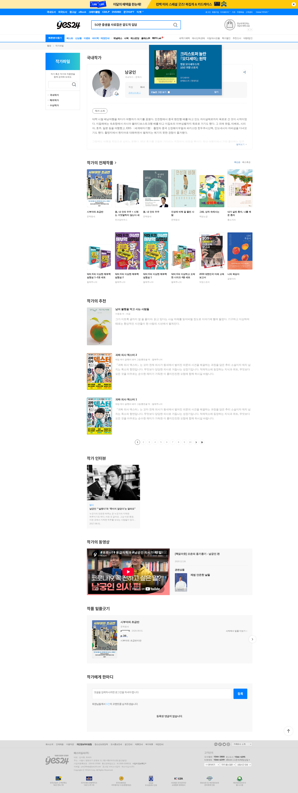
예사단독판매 (198, 38)
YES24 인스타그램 (228, 744)
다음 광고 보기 (251, 29)
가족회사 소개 (242, 744)
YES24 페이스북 (220, 744)
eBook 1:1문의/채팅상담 (237, 760)
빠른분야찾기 (55, 38)
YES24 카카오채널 (216, 744)
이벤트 (87, 38)
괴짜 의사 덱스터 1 (126, 399)
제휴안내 (139, 744)
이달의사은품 (213, 38)
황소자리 (231, 220)
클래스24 (145, 38)
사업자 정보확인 (138, 763)
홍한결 (144, 359)
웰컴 (49, 46)
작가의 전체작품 (100, 162)
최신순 (237, 162)
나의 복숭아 (233, 274)
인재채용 (59, 744)
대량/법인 (248, 38)
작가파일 (59, 46)
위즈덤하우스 (121, 220)
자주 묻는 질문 (227, 765)
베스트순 (246, 162)
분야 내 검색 (74, 84)
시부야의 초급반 (95, 212)
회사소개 (49, 744)
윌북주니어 (92, 282)
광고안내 (128, 744)
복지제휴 (149, 744)
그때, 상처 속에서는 (209, 212)
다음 (196, 442)
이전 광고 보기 (248, 29)
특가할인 (226, 38)
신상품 (78, 38)
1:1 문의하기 (212, 765)
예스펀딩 (135, 38)
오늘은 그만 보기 (159, 92)
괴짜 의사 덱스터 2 (126, 354)
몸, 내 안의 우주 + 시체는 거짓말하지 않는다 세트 (127, 215)
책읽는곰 (203, 216)
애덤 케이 (119, 359)
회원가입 (215, 12)
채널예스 (117, 38)
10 (190, 442)
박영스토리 (204, 282)
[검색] (175, 25)
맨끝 (202, 442)
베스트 (70, 38)
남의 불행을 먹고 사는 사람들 (132, 309)
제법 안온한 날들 (200, 574)
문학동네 (91, 216)
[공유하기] (244, 72)
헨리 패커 (131, 359)
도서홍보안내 (116, 744)
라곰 (128, 314)
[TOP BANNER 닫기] (293, 4)
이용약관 (70, 744)
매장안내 (105, 38)
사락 (126, 38)
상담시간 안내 (243, 765)
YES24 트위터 (224, 744)
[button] (87, 639)
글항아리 (231, 279)
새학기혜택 (184, 38)
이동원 (118, 314)
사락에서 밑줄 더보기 (236, 631)
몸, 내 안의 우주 (151, 212)
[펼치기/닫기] (48, 95)
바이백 (95, 38)
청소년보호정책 (101, 744)
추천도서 (237, 38)
